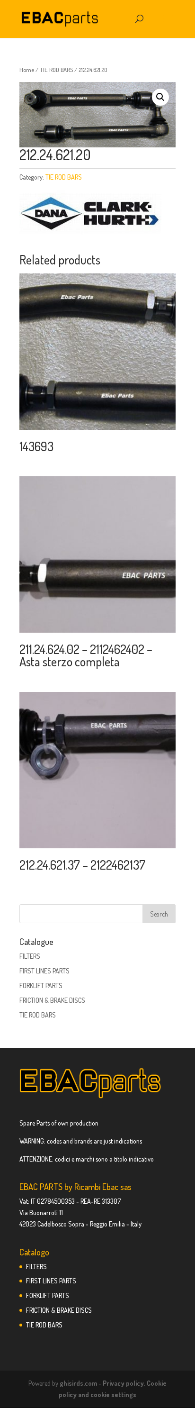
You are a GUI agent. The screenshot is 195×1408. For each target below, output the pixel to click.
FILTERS (29, 956)
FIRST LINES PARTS (44, 971)
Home (26, 69)
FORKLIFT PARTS (40, 985)
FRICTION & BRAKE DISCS (52, 1000)
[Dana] (90, 215)
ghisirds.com (78, 1383)
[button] (160, 97)
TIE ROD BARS (56, 69)
